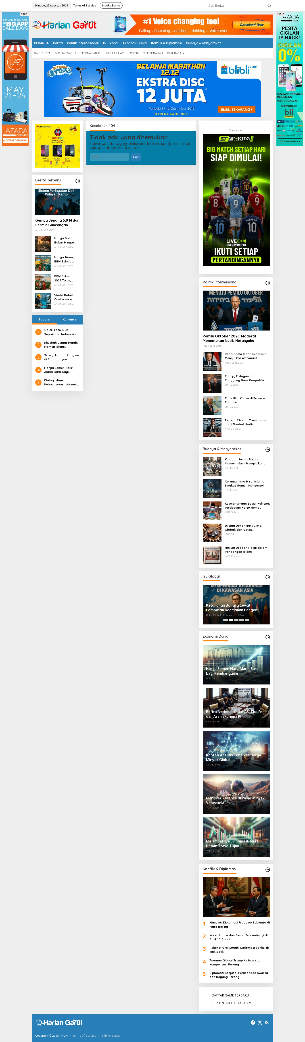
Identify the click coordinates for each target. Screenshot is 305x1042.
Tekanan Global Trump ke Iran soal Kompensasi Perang (235, 962)
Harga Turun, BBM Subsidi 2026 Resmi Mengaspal (64, 259)
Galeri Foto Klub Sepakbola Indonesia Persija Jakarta (60, 332)
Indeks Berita (111, 1035)
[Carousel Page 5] (247, 620)
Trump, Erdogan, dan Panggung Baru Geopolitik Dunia (244, 378)
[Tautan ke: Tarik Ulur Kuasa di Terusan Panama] (212, 405)
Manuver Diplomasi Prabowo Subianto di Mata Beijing (239, 924)
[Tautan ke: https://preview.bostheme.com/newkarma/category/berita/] (77, 181)
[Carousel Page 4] (241, 620)
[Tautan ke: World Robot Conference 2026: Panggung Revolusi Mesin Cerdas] (43, 300)
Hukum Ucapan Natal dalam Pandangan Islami (246, 549)
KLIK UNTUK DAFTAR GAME (232, 1003)
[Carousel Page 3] (236, 620)
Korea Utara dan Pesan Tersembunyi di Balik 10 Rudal (238, 937)
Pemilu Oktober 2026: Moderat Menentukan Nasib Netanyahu (229, 338)
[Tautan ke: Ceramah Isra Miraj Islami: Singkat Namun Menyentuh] (212, 488)
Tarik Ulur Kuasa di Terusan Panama (245, 400)
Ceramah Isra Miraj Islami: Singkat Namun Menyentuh (245, 483)
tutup (24, 14)
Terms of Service (84, 1035)
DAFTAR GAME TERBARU (230, 995)
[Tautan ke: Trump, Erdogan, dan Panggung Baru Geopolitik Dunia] (212, 383)
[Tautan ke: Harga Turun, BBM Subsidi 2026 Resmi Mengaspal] (43, 262)
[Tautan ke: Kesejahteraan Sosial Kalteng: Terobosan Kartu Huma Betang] (212, 510)
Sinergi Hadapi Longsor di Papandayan (61, 357)
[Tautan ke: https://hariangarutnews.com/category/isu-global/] (267, 577)
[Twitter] (260, 1022)
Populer (45, 319)
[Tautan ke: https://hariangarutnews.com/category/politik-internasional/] (267, 283)
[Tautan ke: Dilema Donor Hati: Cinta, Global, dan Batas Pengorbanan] (212, 532)
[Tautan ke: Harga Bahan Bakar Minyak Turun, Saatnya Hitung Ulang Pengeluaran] (43, 243)
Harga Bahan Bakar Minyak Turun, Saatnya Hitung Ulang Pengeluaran (65, 240)
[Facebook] (253, 1022)
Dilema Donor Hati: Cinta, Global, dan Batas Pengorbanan (243, 528)
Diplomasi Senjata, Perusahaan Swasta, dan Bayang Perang (239, 975)
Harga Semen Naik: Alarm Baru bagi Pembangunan (58, 370)
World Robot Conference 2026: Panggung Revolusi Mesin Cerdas (66, 297)
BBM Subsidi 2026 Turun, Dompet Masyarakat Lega (63, 278)
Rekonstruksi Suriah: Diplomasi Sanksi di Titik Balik (239, 949)
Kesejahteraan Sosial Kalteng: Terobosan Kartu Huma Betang (247, 506)
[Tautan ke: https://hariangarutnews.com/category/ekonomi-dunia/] (267, 637)
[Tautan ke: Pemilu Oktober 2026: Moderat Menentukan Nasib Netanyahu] (236, 310)
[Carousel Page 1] (225, 620)
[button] (269, 5)
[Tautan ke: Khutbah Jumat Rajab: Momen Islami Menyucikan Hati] (212, 466)
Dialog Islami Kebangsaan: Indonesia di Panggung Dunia (61, 382)
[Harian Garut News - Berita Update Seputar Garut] (64, 24)
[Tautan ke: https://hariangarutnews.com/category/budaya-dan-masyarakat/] (267, 449)
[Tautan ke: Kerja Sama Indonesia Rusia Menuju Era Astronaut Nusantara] (212, 361)
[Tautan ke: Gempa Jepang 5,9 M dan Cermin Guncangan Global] (57, 202)
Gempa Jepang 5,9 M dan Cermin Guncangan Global (57, 222)
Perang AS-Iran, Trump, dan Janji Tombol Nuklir (245, 422)
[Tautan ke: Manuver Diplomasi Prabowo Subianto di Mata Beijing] (236, 897)
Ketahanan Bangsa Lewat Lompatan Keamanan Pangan (231, 607)
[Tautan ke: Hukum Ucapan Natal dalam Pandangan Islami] (212, 554)
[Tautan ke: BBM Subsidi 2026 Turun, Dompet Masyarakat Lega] (43, 281)
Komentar (70, 319)
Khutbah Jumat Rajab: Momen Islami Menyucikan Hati (61, 345)
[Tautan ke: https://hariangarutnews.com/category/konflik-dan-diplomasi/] (267, 869)
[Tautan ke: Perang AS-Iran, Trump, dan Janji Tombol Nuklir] (212, 427)
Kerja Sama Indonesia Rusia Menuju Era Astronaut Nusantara (245, 356)
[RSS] (267, 1022)
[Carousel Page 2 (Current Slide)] (231, 620)
